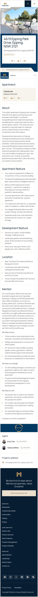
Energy (4, 522)
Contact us (6, 566)
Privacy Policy (6, 588)
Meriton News (6, 562)
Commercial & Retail (8, 511)
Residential (6, 507)
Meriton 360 (6, 531)
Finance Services (7, 535)
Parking (4, 518)
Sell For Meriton (7, 538)
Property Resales (8, 546)
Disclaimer (17, 588)
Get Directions (9, 54)
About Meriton (7, 555)
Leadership (6, 559)
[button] (4, 20)
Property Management (9, 542)
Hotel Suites (6, 515)
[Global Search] (28, 3)
